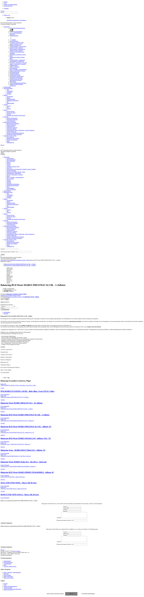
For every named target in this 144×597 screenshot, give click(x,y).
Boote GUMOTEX (11, 189)
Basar (8, 186)
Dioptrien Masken (11, 99)
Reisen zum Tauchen (9, 577)
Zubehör (9, 108)
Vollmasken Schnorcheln (12, 100)
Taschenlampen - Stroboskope (14, 173)
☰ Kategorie (7, 26)
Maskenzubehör (10, 103)
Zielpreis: (65, 511)
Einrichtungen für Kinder (13, 185)
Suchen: (2, 249)
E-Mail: (65, 508)
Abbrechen (9, 523)
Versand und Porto (8, 6)
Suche (2, 12)
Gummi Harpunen (11, 121)
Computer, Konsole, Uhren (10, 135)
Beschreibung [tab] (7, 312)
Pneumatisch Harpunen (12, 119)
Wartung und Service (9, 590)
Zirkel (8, 141)
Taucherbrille (10, 96)
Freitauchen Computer (12, 127)
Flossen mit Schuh (11, 112)
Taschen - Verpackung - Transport (15, 174)
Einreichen (3, 523)
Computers (9, 92)
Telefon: (65, 509)
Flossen (5, 110)
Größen (2, 306)
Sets (8, 102)
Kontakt (5, 1)
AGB (5, 3)
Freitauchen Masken (11, 129)
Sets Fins (9, 114)
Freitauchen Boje (11, 126)
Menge (2, 308)
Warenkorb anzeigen (11, 20)
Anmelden (6, 8)
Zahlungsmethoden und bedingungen (12, 589)
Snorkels (6, 104)
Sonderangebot (7, 87)
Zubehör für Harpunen (12, 118)
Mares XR (9, 168)
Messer (8, 176)
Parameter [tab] (6, 313)
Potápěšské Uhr (10, 142)
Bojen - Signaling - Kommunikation (15, 177)
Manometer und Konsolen (13, 138)
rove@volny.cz (16, 551)
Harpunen (6, 116)
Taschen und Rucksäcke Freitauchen (15, 133)
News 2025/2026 (11, 161)
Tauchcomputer (10, 137)
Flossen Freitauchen (11, 125)
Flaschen (9, 180)
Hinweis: (59, 517)
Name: (65, 506)
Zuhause (3, 260)
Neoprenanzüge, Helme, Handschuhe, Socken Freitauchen (20, 130)
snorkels (8, 106)
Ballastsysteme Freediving (13, 123)
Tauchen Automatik (11, 170)
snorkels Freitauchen (11, 131)
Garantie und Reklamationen (10, 4)
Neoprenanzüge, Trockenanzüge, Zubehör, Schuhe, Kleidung (21, 169)
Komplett (9, 93)
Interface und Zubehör (12, 139)
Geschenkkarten (10, 188)
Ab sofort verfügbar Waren (10, 566)
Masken (5, 95)
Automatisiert (10, 91)
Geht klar (71, 593)
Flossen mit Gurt (10, 111)
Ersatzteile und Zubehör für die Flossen (16, 115)
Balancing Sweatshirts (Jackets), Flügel (16, 172)
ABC (8, 89)
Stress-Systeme (10, 178)
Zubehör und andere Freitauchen (14, 134)
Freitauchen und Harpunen (10, 122)
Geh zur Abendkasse (21, 20)
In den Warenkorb (5, 309)
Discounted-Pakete (8, 88)
